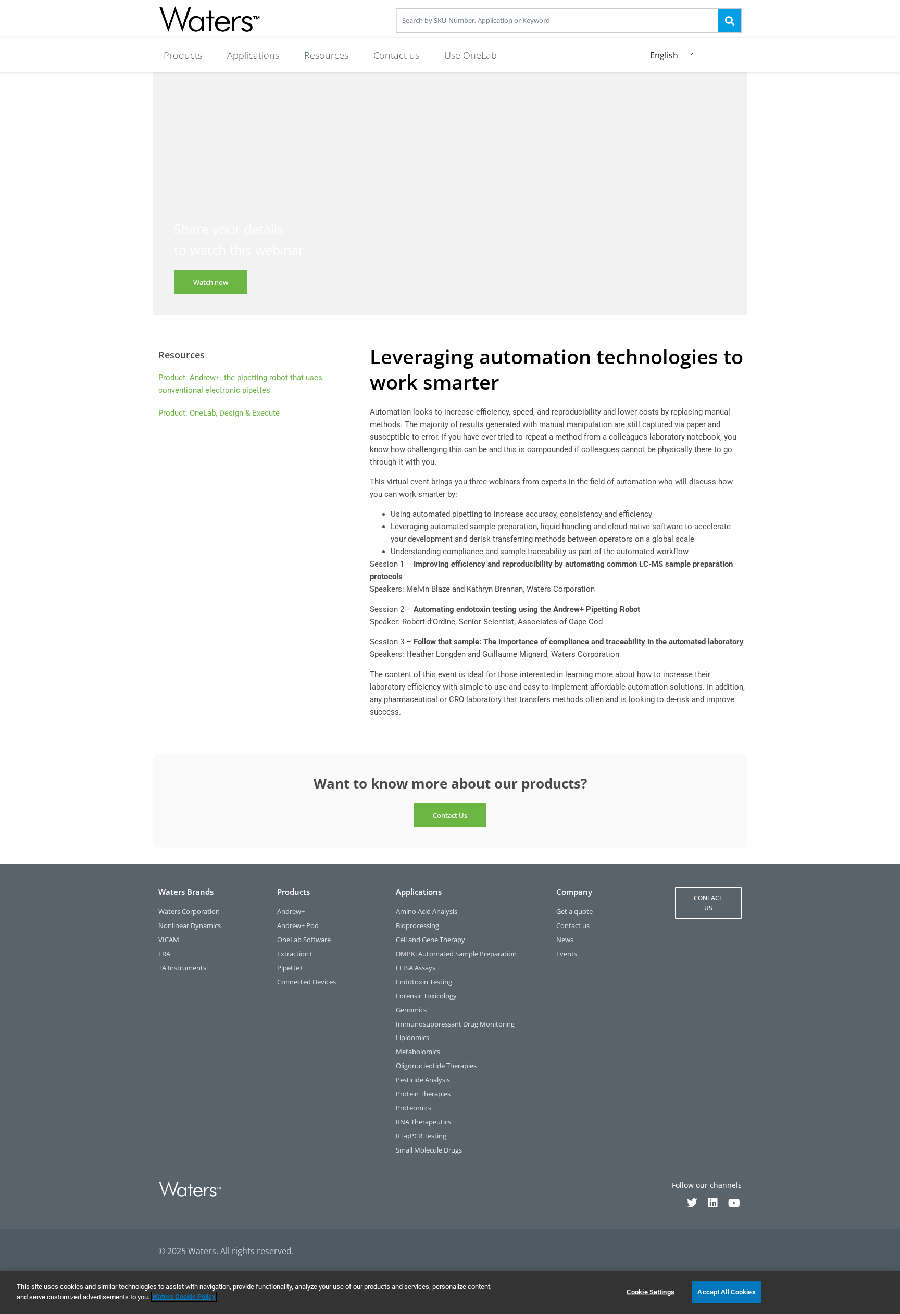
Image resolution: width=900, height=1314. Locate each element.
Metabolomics (418, 1051)
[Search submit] (729, 20)
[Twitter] (692, 1203)
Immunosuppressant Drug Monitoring (455, 1024)
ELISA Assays (415, 967)
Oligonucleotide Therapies (436, 1065)
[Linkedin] (713, 1203)
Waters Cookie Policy (184, 1296)
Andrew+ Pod (298, 925)
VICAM (168, 939)
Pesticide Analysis (423, 1079)
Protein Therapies (423, 1094)
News (564, 939)
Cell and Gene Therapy (430, 939)
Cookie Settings (650, 1292)
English (664, 55)
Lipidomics (412, 1037)
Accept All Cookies (726, 1292)
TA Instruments (182, 967)
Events (566, 953)
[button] (183, 55)
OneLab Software (304, 939)
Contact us (573, 925)
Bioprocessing (417, 925)
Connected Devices (306, 982)
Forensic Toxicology (426, 996)
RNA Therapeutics (423, 1122)
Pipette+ (290, 967)
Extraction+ (294, 953)
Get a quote (574, 911)
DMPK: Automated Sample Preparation (456, 953)
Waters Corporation (189, 911)
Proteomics (413, 1108)
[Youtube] (733, 1203)
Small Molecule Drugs (429, 1150)
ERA (164, 953)
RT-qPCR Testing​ (421, 1136)
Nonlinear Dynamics (189, 925)
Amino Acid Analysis (426, 911)
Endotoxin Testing (424, 982)
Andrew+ (291, 911)
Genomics (411, 1010)
